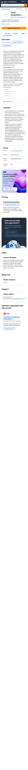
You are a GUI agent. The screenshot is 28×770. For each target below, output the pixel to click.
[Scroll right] (27, 33)
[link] (19, 9)
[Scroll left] (1, 33)
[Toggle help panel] (26, 9)
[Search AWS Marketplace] (25, 5)
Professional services (16, 158)
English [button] (23, 1)
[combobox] (12, 5)
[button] (22, 15)
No (11, 164)
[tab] (7, 33)
